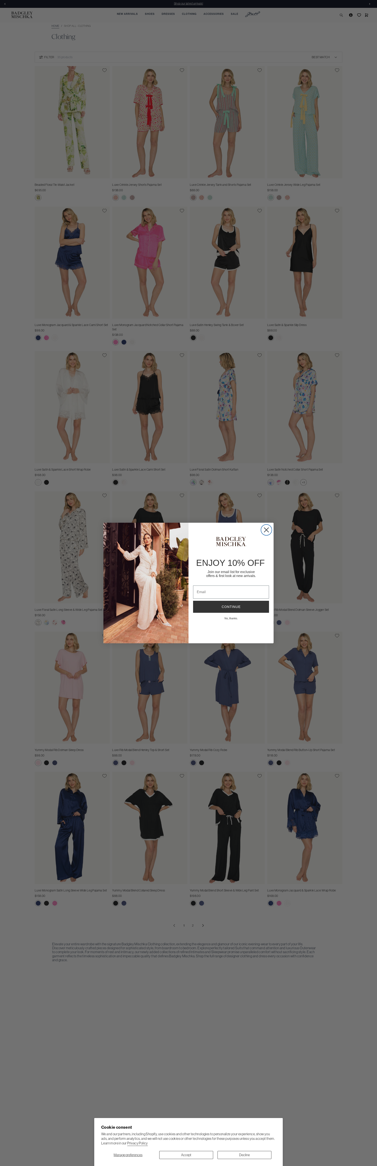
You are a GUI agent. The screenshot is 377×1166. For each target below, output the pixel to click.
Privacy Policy (137, 1143)
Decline (244, 1155)
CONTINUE (231, 607)
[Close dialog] (266, 529)
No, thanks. (231, 618)
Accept (186, 1155)
